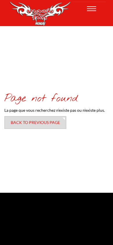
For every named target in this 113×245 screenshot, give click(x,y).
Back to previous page (35, 122)
